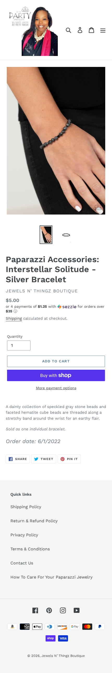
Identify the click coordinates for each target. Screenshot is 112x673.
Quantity (14, 336)
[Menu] (103, 30)
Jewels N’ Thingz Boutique (63, 656)
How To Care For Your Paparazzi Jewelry (51, 577)
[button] (56, 309)
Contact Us (21, 563)
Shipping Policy (25, 506)
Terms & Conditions (30, 548)
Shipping (14, 318)
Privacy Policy (24, 534)
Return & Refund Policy (34, 520)
